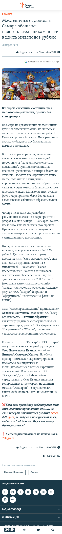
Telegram (8, 438)
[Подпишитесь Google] (5, 492)
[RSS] (51, 492)
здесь (10, 417)
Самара (7, 14)
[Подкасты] (5, 499)
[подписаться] (13, 499)
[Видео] (38, 530)
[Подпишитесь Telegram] (36, 492)
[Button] (24, 52)
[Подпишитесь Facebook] (13, 492)
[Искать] (53, 530)
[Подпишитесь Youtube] (28, 492)
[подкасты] (24, 530)
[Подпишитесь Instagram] (43, 492)
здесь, (54, 413)
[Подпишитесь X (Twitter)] (20, 492)
